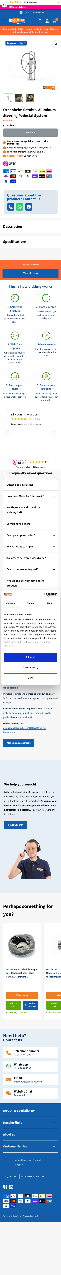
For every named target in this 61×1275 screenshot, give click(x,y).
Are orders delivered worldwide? (26, 558)
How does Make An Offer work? (25, 496)
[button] (9, 66)
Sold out (30, 132)
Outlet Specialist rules (19, 485)
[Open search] (40, 21)
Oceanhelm (9, 120)
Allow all (30, 657)
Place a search (15, 825)
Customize (29, 667)
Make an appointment (18, 743)
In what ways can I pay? (20, 547)
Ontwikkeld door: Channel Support (28, 1162)
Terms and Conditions (12, 1216)
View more (22, 995)
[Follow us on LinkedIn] (11, 1186)
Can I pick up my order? (20, 535)
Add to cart (13, 1005)
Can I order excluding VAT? (22, 569)
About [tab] (50, 603)
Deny (30, 677)
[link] (22, 971)
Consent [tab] (11, 603)
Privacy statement (30, 1216)
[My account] (47, 21)
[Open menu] (4, 21)
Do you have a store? (19, 524)
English (8, 1176)
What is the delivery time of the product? (25, 583)
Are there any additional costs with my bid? (24, 510)
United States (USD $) (30, 1176)
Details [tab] (30, 603)
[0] (54, 21)
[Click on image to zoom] (55, 43)
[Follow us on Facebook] (5, 1186)
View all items (30, 273)
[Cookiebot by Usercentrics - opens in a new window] (43, 595)
